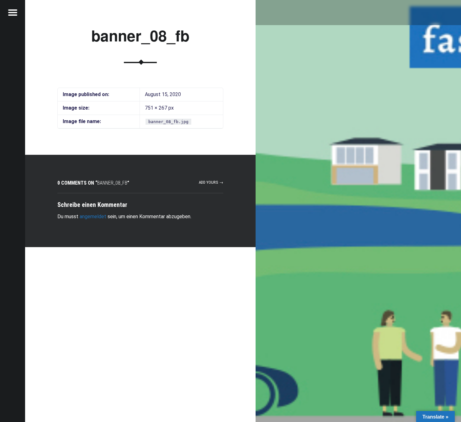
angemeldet (93, 216)
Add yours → (211, 182)
